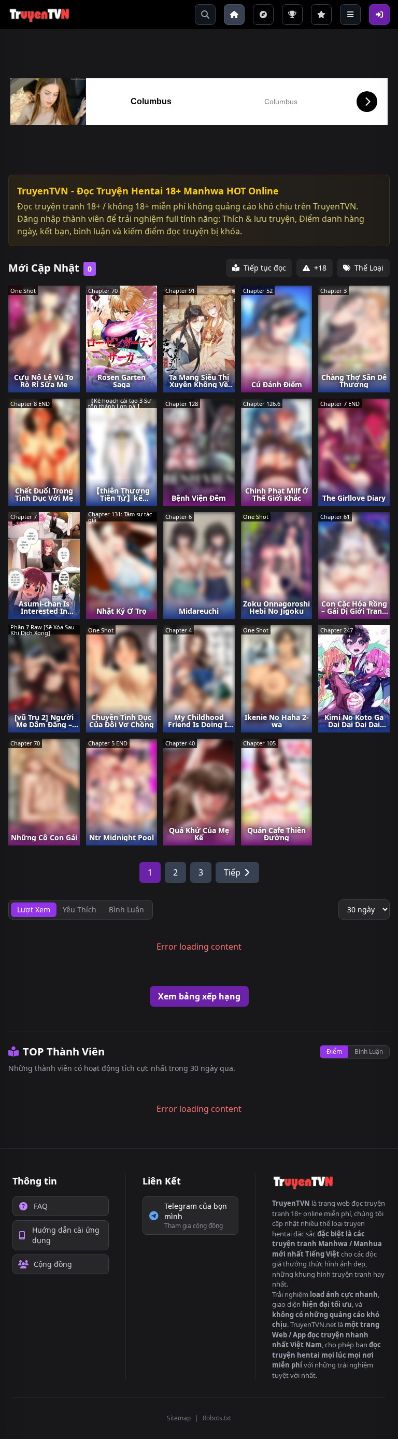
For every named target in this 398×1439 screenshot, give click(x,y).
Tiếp (232, 872)
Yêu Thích (79, 909)
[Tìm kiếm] (205, 14)
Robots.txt (217, 1418)
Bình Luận (368, 1051)
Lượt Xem (33, 909)
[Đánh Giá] (321, 14)
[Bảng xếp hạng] (292, 14)
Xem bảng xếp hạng (199, 996)
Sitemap (179, 1418)
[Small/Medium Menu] (350, 14)
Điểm (334, 1051)
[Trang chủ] (234, 14)
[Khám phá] (263, 14)
